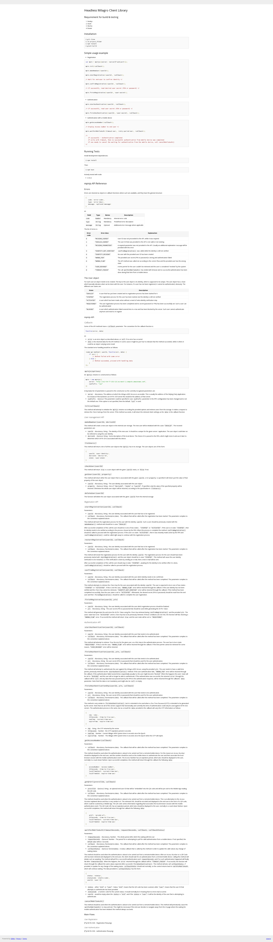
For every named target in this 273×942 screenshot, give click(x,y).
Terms (24, 939)
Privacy (18, 939)
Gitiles (13, 939)
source (268, 939)
